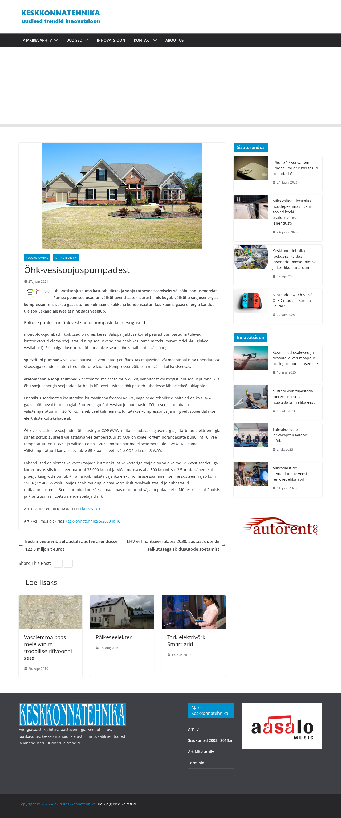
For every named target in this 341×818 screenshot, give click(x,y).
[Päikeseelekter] (122, 599)
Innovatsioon (111, 40)
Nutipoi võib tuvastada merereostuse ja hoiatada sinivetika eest (294, 396)
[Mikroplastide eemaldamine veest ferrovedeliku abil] (251, 479)
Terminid (196, 762)
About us (174, 40)
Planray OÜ (90, 508)
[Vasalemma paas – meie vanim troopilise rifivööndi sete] (50, 599)
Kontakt (142, 40)
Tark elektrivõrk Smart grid (186, 641)
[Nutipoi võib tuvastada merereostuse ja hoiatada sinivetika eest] (251, 402)
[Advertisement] (170, 86)
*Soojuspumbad (37, 258)
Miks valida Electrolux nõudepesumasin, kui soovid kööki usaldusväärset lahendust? (292, 212)
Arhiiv (193, 729)
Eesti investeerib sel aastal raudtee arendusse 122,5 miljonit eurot (71, 545)
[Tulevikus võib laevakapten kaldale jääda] (251, 441)
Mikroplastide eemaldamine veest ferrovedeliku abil (290, 473)
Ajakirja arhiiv (37, 40)
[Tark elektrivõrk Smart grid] (194, 599)
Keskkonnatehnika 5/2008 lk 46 (92, 521)
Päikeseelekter (114, 637)
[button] (55, 40)
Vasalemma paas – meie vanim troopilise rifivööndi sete (48, 648)
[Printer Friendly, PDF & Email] (38, 291)
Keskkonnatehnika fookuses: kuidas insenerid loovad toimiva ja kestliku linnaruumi (294, 259)
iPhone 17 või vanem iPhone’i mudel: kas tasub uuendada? (295, 168)
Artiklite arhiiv (66, 258)
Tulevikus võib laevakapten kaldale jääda (290, 435)
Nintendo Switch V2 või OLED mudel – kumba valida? (293, 300)
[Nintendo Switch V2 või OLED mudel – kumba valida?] (251, 306)
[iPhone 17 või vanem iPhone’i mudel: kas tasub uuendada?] (251, 174)
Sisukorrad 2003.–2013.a (210, 740)
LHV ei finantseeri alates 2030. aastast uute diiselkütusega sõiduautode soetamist (173, 545)
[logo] (72, 706)
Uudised (74, 40)
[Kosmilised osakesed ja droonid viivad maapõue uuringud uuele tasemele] (251, 364)
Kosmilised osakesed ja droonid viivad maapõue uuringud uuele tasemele (295, 358)
